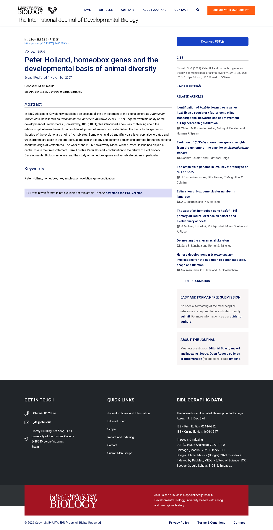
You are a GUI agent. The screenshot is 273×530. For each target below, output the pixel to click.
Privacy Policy (179, 522)
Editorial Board (219, 348)
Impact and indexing (120, 437)
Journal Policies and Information (128, 413)
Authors (127, 10)
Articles (106, 10)
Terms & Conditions (211, 522)
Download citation (187, 85)
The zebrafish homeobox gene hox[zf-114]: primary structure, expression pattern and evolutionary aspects (207, 216)
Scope (203, 353)
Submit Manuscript (119, 453)
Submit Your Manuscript (231, 10)
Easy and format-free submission (210, 297)
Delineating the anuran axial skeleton (203, 240)
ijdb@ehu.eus (42, 422)
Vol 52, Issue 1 (36, 51)
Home (87, 10)
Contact (181, 10)
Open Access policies (224, 353)
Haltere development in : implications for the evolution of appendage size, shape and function (211, 260)
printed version (191, 359)
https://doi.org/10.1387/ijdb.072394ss (47, 43)
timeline (234, 359)
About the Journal (198, 340)
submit (185, 316)
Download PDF (211, 41)
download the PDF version (124, 193)
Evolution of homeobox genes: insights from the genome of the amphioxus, (212, 148)
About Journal (154, 10)
